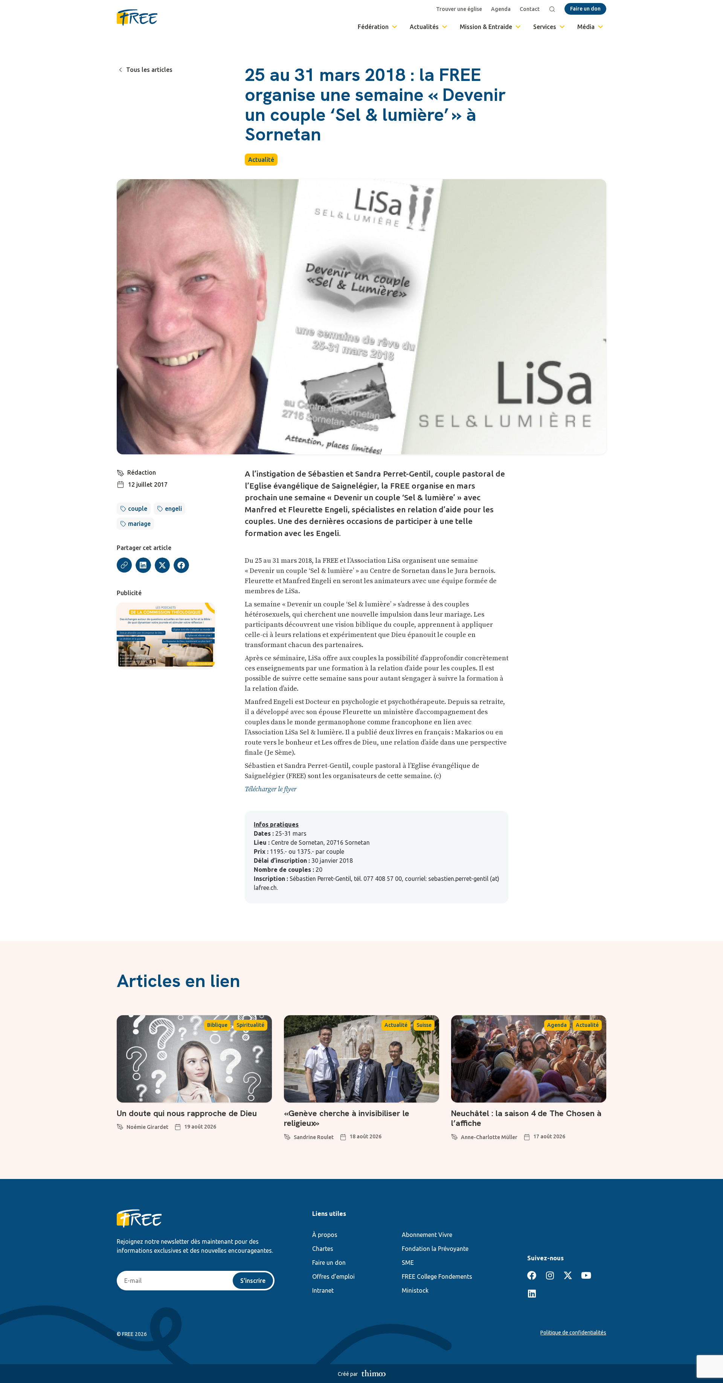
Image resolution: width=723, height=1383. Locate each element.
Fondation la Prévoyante (435, 1248)
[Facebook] (531, 1275)
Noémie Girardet (147, 1127)
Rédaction (141, 472)
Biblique (217, 1025)
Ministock (415, 1290)
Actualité (261, 159)
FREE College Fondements (437, 1276)
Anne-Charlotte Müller (489, 1137)
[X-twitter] (567, 1275)
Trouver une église (459, 9)
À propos (324, 1234)
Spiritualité (250, 1025)
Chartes (322, 1248)
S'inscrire (252, 1280)
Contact (530, 9)
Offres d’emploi (333, 1276)
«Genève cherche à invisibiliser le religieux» (346, 1118)
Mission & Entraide (486, 26)
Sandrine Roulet (314, 1137)
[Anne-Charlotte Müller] (454, 1135)
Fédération (373, 26)
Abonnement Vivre (427, 1234)
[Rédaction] (120, 471)
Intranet (323, 1290)
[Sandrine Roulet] (287, 1135)
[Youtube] (585, 1275)
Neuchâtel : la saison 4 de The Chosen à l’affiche (526, 1118)
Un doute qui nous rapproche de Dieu (187, 1113)
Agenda (501, 9)
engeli (173, 508)
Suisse (424, 1025)
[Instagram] (549, 1275)
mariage (139, 523)
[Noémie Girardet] (120, 1125)
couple (137, 508)
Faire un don (329, 1262)
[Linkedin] (531, 1293)
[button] (143, 565)
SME (408, 1262)
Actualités (424, 26)
